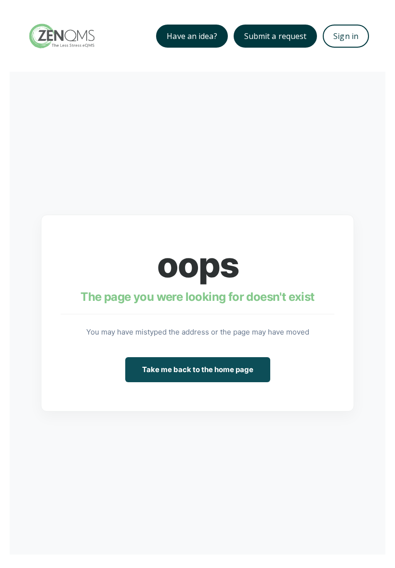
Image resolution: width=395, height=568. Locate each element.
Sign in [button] (345, 36)
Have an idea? (192, 36)
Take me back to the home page (197, 369)
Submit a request (275, 36)
